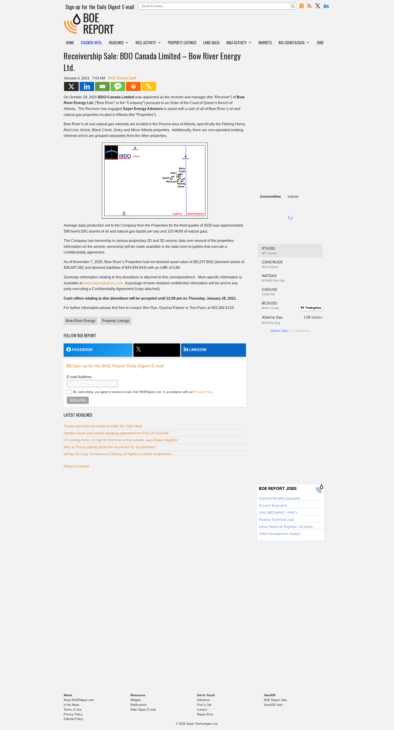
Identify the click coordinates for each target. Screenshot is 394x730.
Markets (265, 42)
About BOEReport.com (79, 700)
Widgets (135, 700)
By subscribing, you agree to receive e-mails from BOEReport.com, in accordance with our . (143, 392)
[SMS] (118, 86)
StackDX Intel (273, 704)
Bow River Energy (80, 321)
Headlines (116, 42)
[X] (71, 86)
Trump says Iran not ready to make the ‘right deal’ (103, 426)
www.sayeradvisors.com (102, 283)
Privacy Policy (203, 392)
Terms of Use (72, 709)
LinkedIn (198, 350)
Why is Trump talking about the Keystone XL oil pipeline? (110, 447)
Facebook (82, 350)
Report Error (205, 714)
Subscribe (78, 400)
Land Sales (211, 42)
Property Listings (182, 42)
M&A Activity (236, 42)
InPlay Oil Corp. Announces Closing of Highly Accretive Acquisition (117, 454)
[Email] (102, 86)
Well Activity (145, 42)
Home (70, 42)
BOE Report (73, 16)
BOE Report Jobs (275, 700)
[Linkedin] (87, 86)
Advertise (203, 700)
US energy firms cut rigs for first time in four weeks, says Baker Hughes (120, 440)
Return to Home (76, 466)
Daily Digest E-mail (143, 709)
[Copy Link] (149, 86)
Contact (202, 709)
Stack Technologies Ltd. (202, 723)
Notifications (138, 704)
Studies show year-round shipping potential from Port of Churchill (116, 433)
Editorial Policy (73, 719)
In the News (71, 704)
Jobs (320, 42)
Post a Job (204, 704)
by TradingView (290, 330)
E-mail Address (79, 377)
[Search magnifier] (293, 6)
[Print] (133, 86)
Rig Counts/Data (292, 42)
